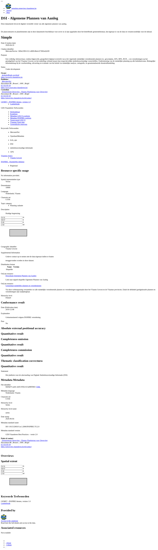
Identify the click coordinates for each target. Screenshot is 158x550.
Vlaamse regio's (6, 156)
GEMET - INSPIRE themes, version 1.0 (16, 102)
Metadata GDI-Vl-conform (20, 116)
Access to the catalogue (9, 521)
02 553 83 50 (6, 86)
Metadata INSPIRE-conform (20, 118)
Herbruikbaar (15, 112)
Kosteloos (13, 114)
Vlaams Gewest (16, 158)
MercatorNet (6, 81)
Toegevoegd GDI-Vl (17, 120)
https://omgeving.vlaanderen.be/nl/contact (16, 98)
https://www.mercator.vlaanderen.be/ (14, 88)
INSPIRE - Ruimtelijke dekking (12, 162)
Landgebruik (15, 104)
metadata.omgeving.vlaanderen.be (23, 8)
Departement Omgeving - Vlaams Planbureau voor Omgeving (25, 92)
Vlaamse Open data (17, 122)
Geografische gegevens (18, 124)
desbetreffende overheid (10, 75)
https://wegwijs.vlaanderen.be (12, 77)
